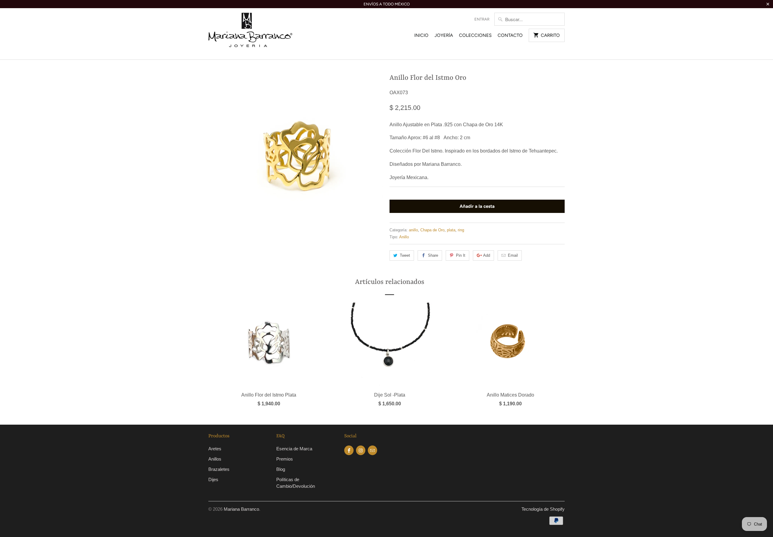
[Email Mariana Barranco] (372, 450)
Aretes (214, 448)
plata (451, 230)
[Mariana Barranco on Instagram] (360, 450)
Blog (280, 469)
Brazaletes (218, 469)
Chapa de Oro (432, 230)
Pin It (460, 255)
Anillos (214, 458)
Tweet (405, 255)
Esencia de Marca (294, 448)
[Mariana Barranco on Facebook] (349, 450)
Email (513, 255)
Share (433, 255)
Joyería (444, 35)
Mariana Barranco (241, 509)
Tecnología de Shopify (543, 509)
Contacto (510, 35)
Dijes (213, 479)
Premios (284, 458)
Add (486, 255)
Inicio (421, 35)
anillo (413, 230)
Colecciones (475, 35)
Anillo (404, 237)
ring (461, 230)
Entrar (481, 19)
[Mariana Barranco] (250, 34)
